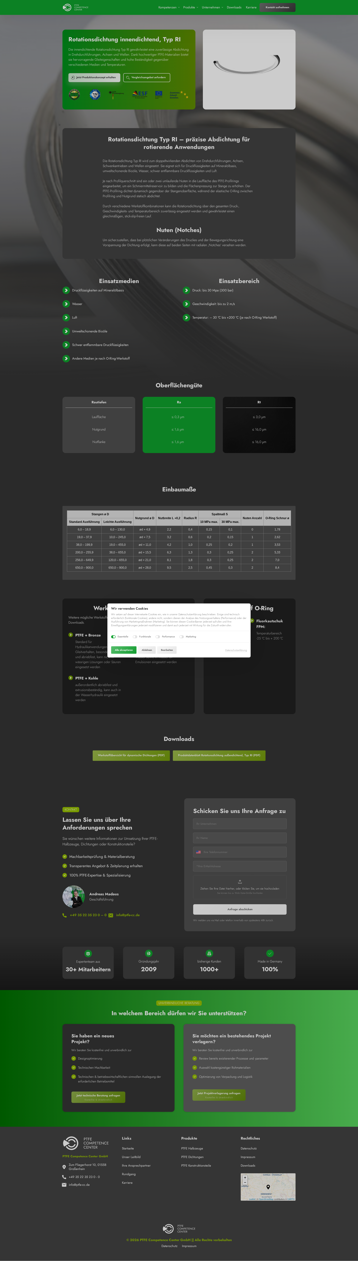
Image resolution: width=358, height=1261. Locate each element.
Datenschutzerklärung (236, 650)
